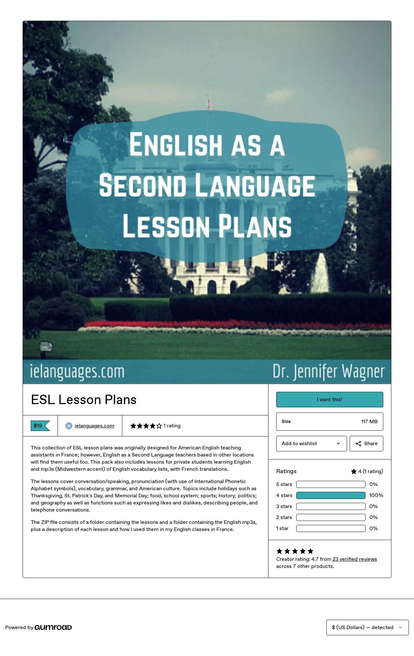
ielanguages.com (94, 426)
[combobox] (311, 443)
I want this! (329, 399)
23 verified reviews (354, 559)
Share (371, 443)
